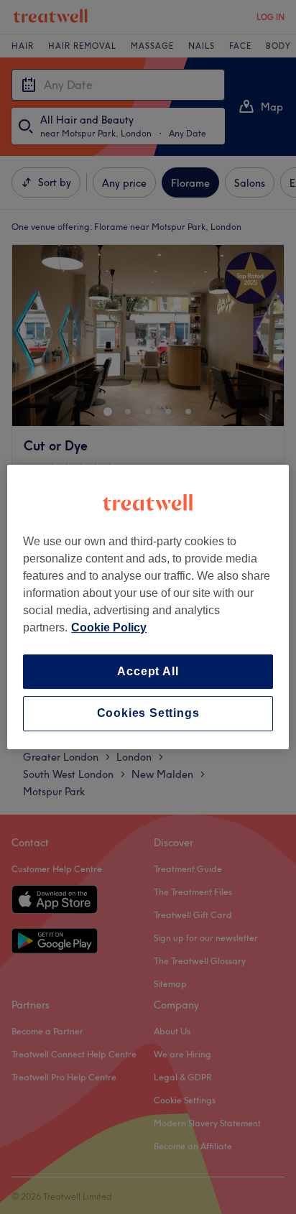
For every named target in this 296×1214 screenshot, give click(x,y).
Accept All (147, 671)
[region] (147, 607)
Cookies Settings (148, 714)
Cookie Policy (109, 627)
